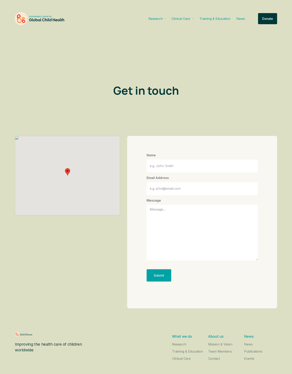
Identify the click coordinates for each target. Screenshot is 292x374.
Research (179, 344)
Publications (253, 351)
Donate (267, 19)
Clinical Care (181, 359)
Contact (214, 359)
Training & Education (214, 19)
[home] (40, 19)
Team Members (220, 351)
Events (249, 359)
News (240, 19)
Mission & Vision (220, 344)
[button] (157, 18)
